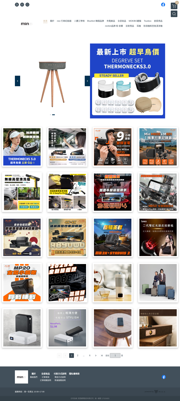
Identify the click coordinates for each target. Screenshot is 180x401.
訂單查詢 (45, 377)
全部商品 (45, 374)
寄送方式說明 (60, 377)
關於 (34, 374)
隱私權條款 (74, 374)
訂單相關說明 (45, 380)
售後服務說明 (60, 380)
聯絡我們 (33, 377)
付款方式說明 (60, 374)
